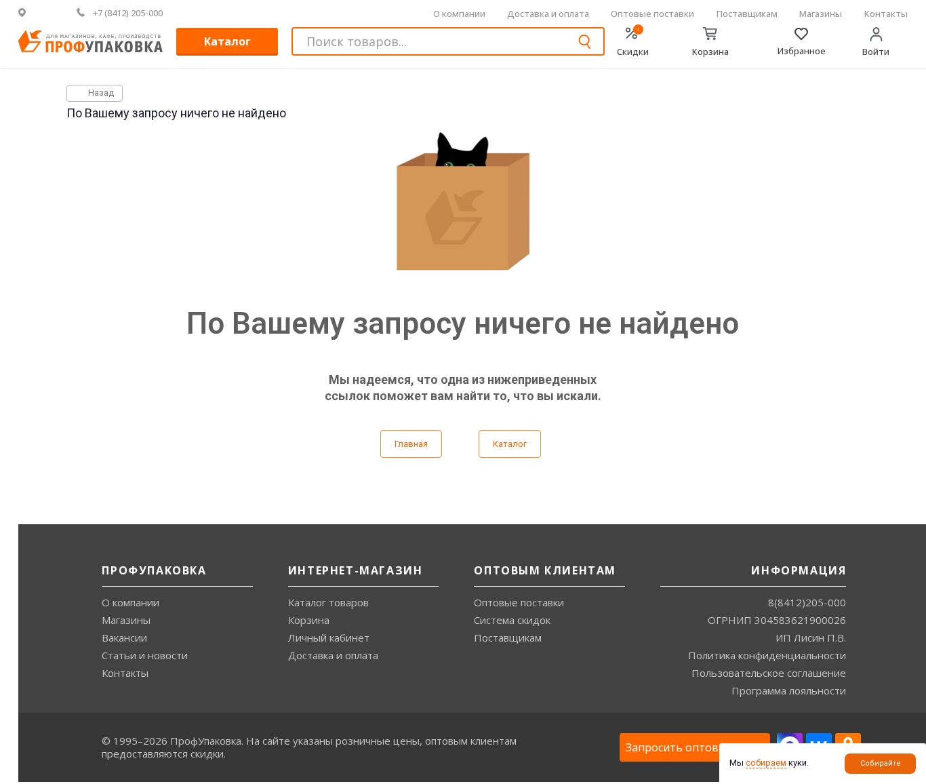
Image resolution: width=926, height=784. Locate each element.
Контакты (886, 13)
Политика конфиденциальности (767, 655)
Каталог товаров (328, 602)
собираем (766, 763)
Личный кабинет (328, 637)
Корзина (308, 620)
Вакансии (124, 637)
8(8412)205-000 (807, 602)
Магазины (820, 13)
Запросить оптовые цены (695, 747)
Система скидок (512, 620)
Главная (411, 444)
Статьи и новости (145, 655)
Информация (798, 570)
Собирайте (880, 763)
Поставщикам (747, 13)
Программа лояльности (788, 690)
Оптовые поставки (652, 13)
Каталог (227, 41)
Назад (100, 92)
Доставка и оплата (548, 13)
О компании (459, 13)
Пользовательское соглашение (768, 673)
